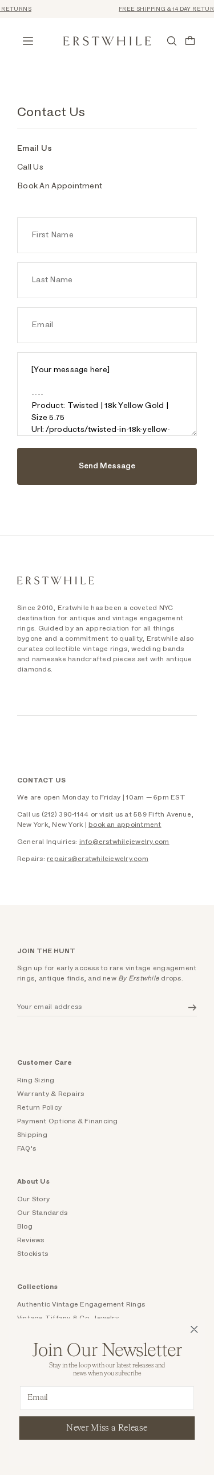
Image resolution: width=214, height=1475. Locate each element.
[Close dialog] (194, 1329)
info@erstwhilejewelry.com (124, 841)
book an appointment (124, 824)
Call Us (30, 167)
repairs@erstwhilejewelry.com (97, 858)
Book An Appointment (59, 186)
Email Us (34, 149)
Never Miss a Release (106, 1427)
